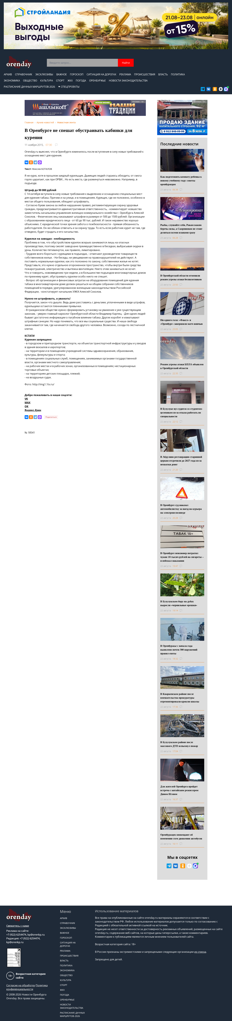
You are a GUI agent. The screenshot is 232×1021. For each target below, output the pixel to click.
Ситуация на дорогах (101, 74)
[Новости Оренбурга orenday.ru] (19, 62)
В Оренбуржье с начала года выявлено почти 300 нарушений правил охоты (178, 649)
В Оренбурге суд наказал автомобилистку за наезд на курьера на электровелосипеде (181, 508)
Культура (46, 80)
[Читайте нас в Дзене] (221, 89)
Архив (8, 74)
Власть (163, 74)
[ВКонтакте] (26, 162)
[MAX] (40, 162)
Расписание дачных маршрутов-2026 (29, 86)
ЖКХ (70, 80)
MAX (27, 402)
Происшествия (144, 74)
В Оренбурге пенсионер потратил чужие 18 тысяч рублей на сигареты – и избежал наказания (182, 556)
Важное (61, 74)
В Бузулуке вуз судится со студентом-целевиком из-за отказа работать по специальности (181, 412)
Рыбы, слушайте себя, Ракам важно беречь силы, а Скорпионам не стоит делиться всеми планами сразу (181, 228)
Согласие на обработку (20, 985)
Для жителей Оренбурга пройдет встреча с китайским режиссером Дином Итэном (179, 790)
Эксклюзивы (44, 74)
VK (26, 399)
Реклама (125, 74)
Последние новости (179, 143)
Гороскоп (76, 74)
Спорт (60, 80)
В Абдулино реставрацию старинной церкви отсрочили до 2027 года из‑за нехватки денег (181, 460)
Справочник (23, 74)
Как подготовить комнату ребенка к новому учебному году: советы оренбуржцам (181, 180)
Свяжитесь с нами (17, 926)
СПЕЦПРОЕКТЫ (70, 86)
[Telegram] (35, 162)
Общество (30, 80)
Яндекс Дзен (33, 410)
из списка (200, 952)
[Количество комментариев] (183, 189)
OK (26, 406)
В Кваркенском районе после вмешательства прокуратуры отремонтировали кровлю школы (179, 697)
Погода (81, 80)
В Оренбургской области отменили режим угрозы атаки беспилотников (181, 277)
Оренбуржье (97, 80)
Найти (126, 62)
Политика (178, 74)
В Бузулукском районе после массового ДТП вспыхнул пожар (179, 744)
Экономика (12, 80)
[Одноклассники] (31, 162)
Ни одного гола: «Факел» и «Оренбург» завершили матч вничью (181, 322)
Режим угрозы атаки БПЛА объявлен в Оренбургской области (181, 366)
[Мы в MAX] (226, 89)
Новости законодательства (128, 80)
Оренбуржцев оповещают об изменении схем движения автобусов (181, 836)
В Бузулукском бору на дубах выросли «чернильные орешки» (178, 603)
